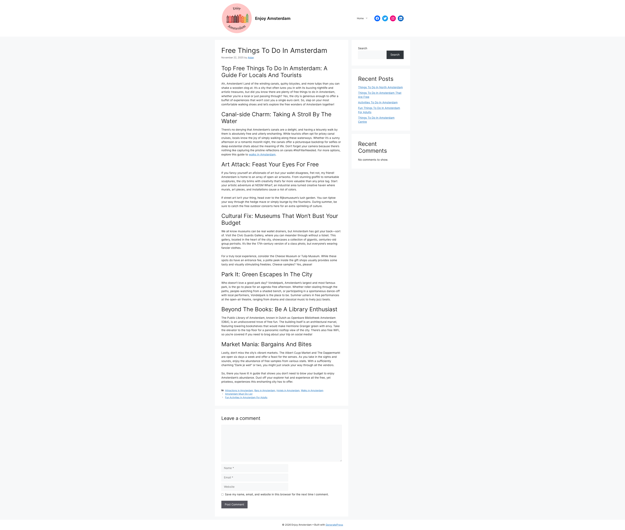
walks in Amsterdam (262, 154)
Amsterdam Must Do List (238, 393)
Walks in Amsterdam (312, 390)
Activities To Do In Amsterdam (378, 102)
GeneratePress (334, 524)
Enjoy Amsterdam (273, 18)
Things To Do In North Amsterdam (380, 87)
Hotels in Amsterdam (288, 390)
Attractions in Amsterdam (239, 390)
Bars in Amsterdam (264, 390)
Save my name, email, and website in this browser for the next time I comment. (277, 494)
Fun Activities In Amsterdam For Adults (246, 397)
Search (362, 48)
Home (360, 18)
